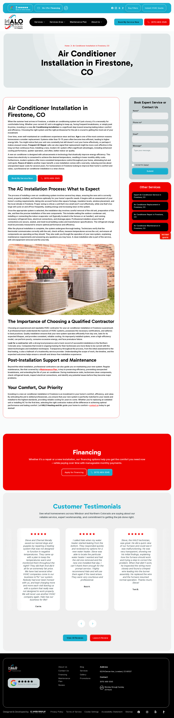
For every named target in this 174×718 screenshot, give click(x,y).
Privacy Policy (56, 712)
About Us (62, 667)
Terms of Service (74, 712)
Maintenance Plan (78, 22)
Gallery (83, 674)
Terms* (146, 165)
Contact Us (63, 671)
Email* (135, 134)
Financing (62, 674)
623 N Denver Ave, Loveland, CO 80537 (116, 671)
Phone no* (137, 122)
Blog (82, 667)
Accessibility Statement (112, 712)
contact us (93, 405)
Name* (136, 111)
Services (84, 671)
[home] (13, 22)
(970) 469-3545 (106, 682)
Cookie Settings (91, 712)
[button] (39, 22)
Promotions (85, 678)
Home (67, 46)
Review (61, 685)
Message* (137, 146)
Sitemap (129, 712)
